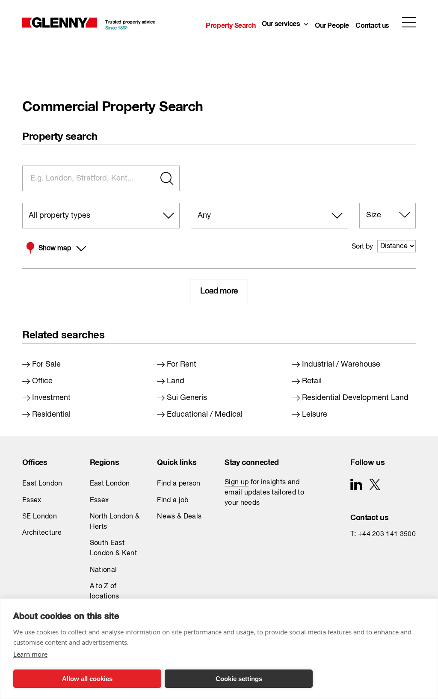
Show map (54, 248)
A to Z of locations (104, 591)
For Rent (181, 364)
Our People (332, 23)
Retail (312, 381)
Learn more (30, 654)
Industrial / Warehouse (341, 364)
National (103, 570)
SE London (39, 516)
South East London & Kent (113, 548)
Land (175, 381)
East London (42, 483)
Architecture (42, 533)
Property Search (230, 23)
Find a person (178, 483)
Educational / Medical (205, 414)
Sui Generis (187, 398)
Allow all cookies (87, 678)
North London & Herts (114, 521)
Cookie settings (239, 678)
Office (42, 381)
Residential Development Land (355, 398)
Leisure (314, 414)
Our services (281, 22)
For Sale (46, 364)
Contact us (372, 23)
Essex (31, 500)
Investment (51, 398)
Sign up (237, 482)
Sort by (362, 246)
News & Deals (179, 516)
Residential (51, 414)
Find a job (172, 500)
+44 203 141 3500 (387, 534)
